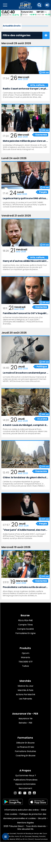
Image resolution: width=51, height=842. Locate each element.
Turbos (25, 666)
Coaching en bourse (25, 755)
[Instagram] (15, 793)
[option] (28, 13)
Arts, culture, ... (38, 85)
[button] (39, 5)
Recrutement (25, 788)
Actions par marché (25, 694)
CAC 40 (8, 12)
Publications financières (25, 779)
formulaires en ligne (26, 633)
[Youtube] (34, 793)
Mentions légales (25, 822)
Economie (41, 134)
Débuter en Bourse (25, 742)
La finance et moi (25, 747)
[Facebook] (20, 793)
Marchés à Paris (25, 690)
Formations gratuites (25, 751)
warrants (25, 657)
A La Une (42, 418)
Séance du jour (25, 685)
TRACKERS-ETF (26, 661)
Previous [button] (21, 13)
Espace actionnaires (26, 784)
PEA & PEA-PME (25, 620)
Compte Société (25, 629)
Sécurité (42, 818)
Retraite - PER (25, 722)
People (43, 192)
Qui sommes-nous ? (25, 775)
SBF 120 (39, 11)
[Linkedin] (29, 793)
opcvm (25, 653)
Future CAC (27, 11)
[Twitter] (24, 792)
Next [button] (49, 13)
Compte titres (25, 624)
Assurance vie (25, 718)
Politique (42, 366)
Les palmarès (25, 698)
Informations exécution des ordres (22, 809)
